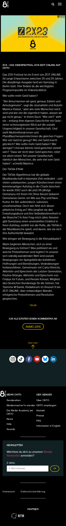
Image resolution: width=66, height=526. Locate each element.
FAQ (38, 421)
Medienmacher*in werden (21, 405)
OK (54, 469)
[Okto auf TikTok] (20, 359)
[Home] (3, 395)
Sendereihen (14, 400)
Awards (11, 429)
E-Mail (11, 463)
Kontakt (40, 410)
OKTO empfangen (46, 405)
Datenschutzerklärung (33, 491)
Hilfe (9, 424)
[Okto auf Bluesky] (45, 359)
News (10, 419)
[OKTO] (6, 4)
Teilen (33, 306)
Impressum (9, 491)
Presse (40, 416)
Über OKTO (42, 400)
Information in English (48, 426)
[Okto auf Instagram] (12, 359)
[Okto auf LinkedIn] (53, 359)
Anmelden (33, 327)
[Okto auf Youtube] (37, 359)
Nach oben (33, 343)
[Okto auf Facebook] (29, 359)
